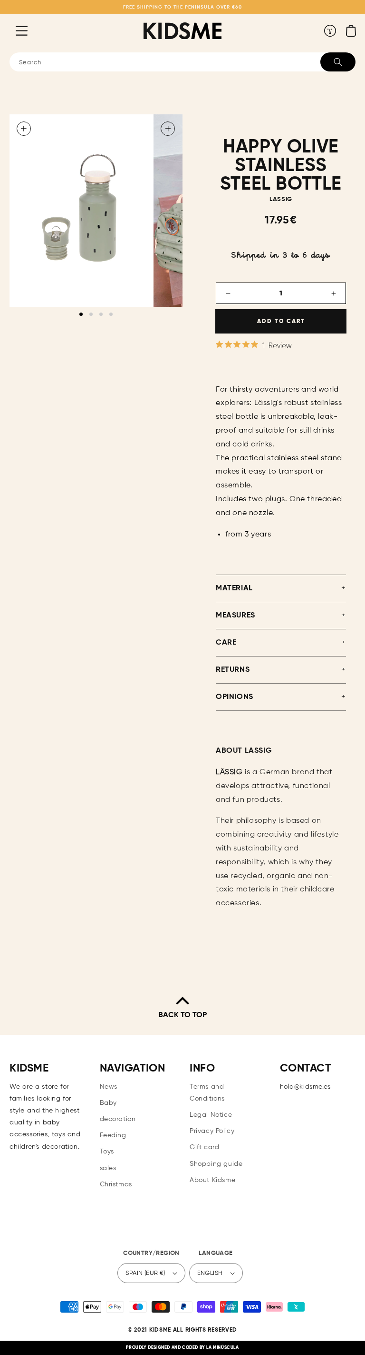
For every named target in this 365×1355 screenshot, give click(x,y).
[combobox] (182, 61)
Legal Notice (211, 1115)
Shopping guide (216, 1164)
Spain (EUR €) (145, 1273)
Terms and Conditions (207, 1092)
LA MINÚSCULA (222, 1347)
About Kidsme (212, 1180)
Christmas (116, 1184)
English (210, 1273)
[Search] (337, 61)
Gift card (204, 1147)
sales (108, 1168)
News (108, 1086)
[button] (14, 30)
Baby (108, 1103)
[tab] (81, 314)
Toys (107, 1151)
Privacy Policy (212, 1131)
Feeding (113, 1135)
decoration (118, 1119)
